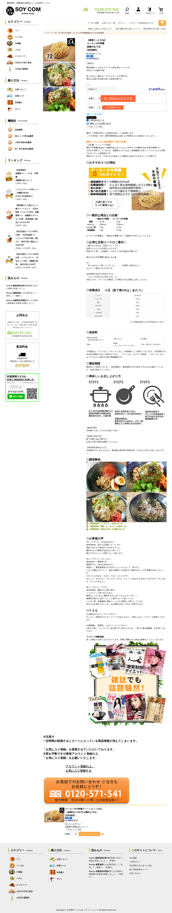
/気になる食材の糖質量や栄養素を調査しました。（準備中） (106, 874)
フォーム (28, 327)
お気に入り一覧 (108, 23)
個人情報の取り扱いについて (128, 29)
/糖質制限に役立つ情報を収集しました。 (22, 287)
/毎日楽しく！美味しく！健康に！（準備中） (106, 865)
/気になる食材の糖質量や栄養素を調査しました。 (22, 301)
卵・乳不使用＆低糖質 (63, 33)
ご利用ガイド (135, 862)
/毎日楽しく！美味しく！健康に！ (22, 294)
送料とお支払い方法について (100, 29)
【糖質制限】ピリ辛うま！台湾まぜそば (106, 523)
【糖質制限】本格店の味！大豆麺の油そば (107, 529)
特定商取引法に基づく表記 (140, 865)
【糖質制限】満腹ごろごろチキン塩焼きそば (108, 526)
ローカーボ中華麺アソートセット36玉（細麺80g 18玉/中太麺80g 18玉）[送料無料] (83, 812)
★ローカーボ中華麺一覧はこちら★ (101, 257)
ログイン (122, 23)
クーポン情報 (93, 23)
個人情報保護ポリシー (138, 869)
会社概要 (133, 858)
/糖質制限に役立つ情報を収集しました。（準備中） (105, 859)
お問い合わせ (135, 873)
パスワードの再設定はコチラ (141, 23)
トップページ (48, 33)
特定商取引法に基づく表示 (154, 29)
